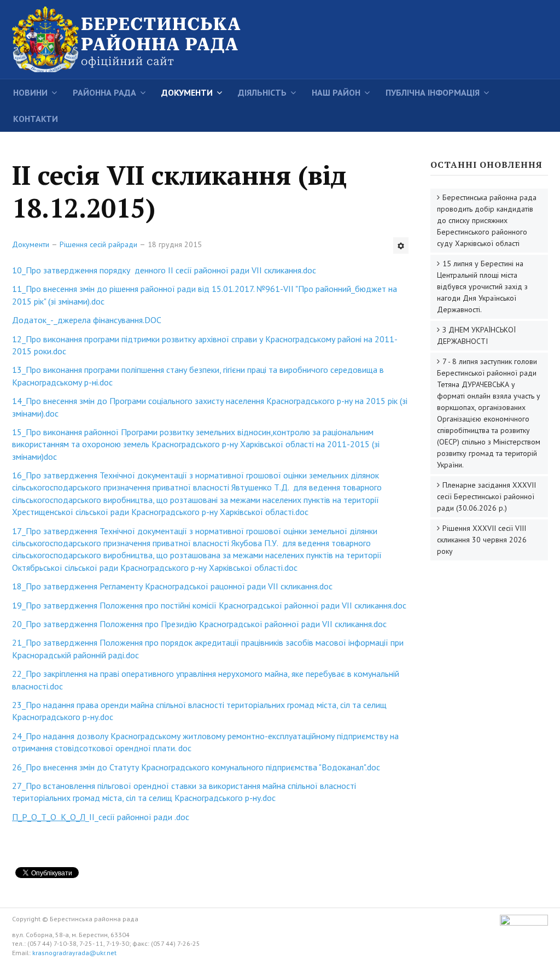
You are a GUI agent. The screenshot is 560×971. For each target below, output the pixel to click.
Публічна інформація (433, 92)
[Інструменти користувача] (401, 245)
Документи (187, 92)
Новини (30, 92)
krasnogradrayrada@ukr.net (74, 953)
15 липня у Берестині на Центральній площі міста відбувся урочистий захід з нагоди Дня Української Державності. (482, 286)
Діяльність (262, 92)
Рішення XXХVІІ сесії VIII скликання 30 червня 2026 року (482, 539)
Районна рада (104, 92)
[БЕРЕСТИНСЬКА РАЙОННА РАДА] (143, 39)
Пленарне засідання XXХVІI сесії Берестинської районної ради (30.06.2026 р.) (486, 496)
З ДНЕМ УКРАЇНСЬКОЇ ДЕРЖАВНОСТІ (476, 335)
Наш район (336, 92)
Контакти (35, 118)
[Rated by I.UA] (524, 923)
